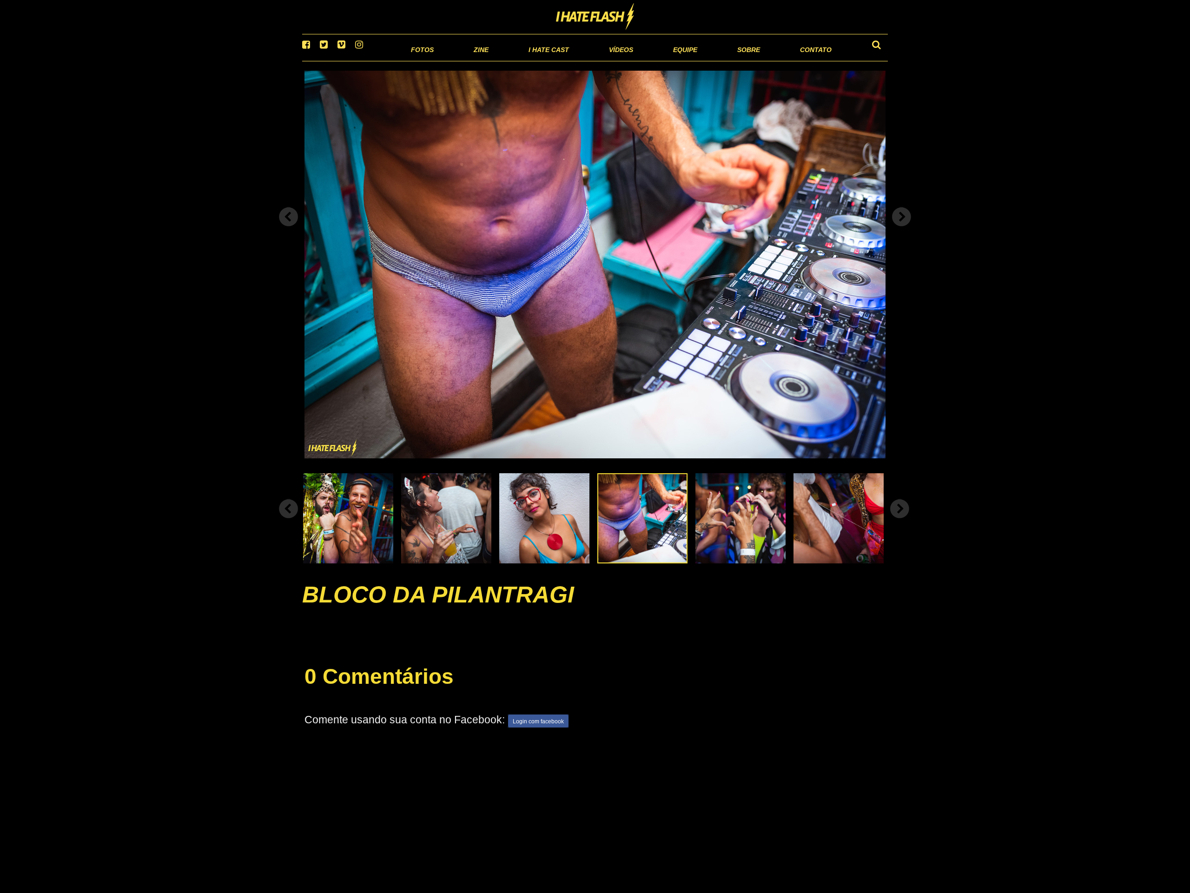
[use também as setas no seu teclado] (288, 228)
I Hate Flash (595, 17)
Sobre (730, 60)
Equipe (658, 60)
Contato (807, 60)
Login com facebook (538, 733)
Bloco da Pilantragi (438, 606)
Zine (421, 60)
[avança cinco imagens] (288, 520)
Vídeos (585, 60)
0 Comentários (379, 688)
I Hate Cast (499, 60)
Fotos (357, 60)
